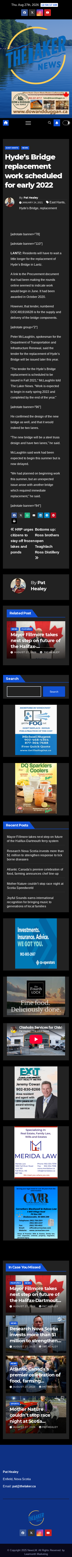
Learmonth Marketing (36, 1554)
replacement (48, 208)
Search (12, 679)
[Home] (6, 123)
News (25, 148)
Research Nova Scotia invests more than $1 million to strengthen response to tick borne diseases (35, 646)
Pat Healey (31, 197)
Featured (16, 1283)
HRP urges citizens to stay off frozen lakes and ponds (23, 540)
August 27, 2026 (25, 652)
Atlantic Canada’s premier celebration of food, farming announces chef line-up (35, 1380)
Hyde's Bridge (28, 208)
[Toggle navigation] (28, 123)
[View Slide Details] (36, 996)
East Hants (12, 148)
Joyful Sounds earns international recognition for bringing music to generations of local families (30, 902)
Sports (15, 1404)
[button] (49, 122)
